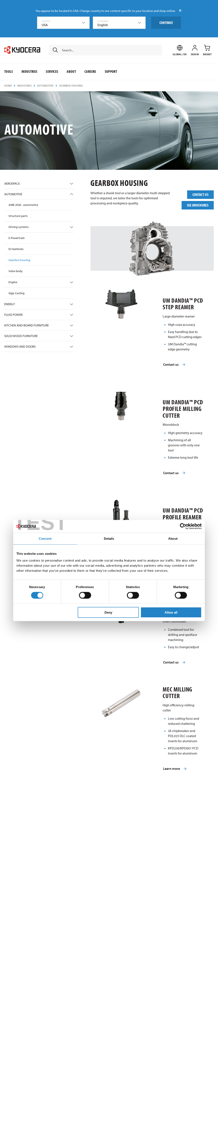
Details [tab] (109, 538)
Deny (108, 612)
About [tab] (173, 538)
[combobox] (63, 23)
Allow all (171, 612)
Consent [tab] (45, 538)
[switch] (85, 595)
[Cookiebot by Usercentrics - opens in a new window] (183, 526)
